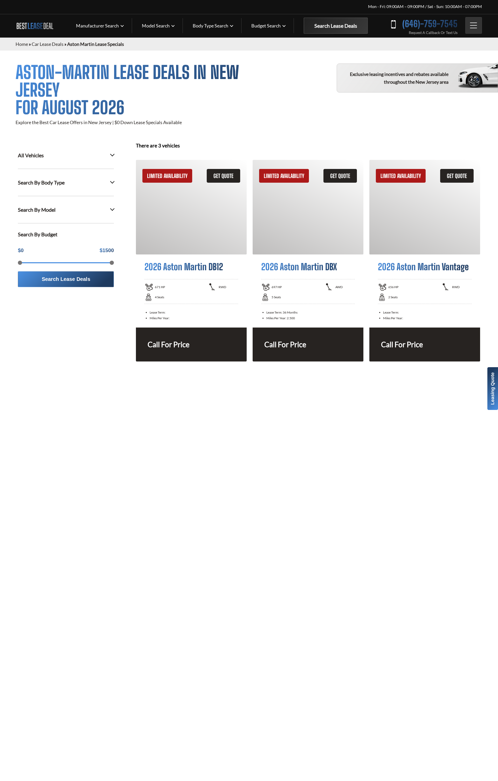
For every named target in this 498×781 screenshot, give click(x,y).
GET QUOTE (223, 176)
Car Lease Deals (48, 44)
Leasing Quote (492, 388)
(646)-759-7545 (430, 23)
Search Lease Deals (335, 26)
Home (22, 44)
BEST (34, 26)
